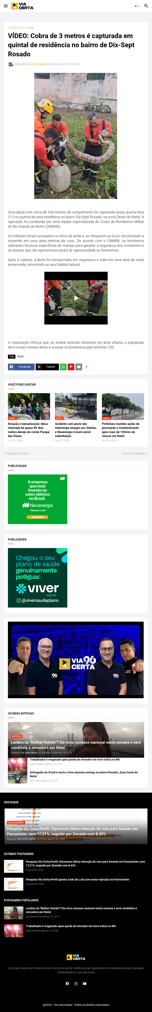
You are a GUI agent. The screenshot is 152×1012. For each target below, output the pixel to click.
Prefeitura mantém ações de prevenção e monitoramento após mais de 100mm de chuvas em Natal (120, 430)
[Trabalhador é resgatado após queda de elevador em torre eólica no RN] (17, 764)
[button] (5, 6)
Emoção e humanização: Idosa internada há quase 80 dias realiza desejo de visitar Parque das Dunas (28, 430)
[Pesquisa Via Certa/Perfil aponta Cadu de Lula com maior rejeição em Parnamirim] (13, 884)
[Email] (78, 367)
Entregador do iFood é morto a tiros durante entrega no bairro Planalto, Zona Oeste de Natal (84, 774)
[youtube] (84, 983)
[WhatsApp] (63, 367)
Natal (30, 27)
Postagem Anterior (17, 453)
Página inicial (16, 27)
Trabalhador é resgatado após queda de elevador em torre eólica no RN (75, 759)
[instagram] (76, 983)
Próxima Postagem (134, 453)
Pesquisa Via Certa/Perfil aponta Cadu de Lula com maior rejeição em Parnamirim (77, 879)
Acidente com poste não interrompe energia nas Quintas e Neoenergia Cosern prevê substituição (75, 430)
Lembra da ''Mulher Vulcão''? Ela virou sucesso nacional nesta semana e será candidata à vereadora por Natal (81, 910)
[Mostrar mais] (86, 367)
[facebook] (67, 983)
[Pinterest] (71, 367)
